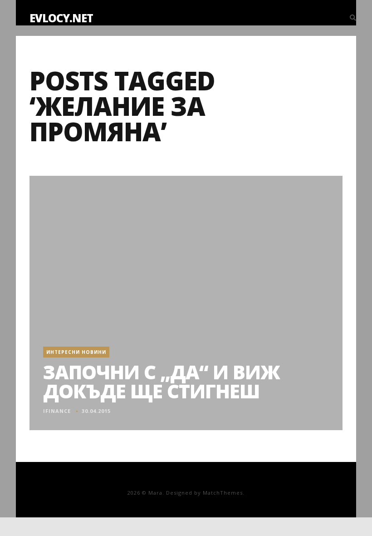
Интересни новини (76, 352)
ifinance (57, 410)
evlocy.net (61, 17)
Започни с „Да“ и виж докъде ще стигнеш (161, 381)
